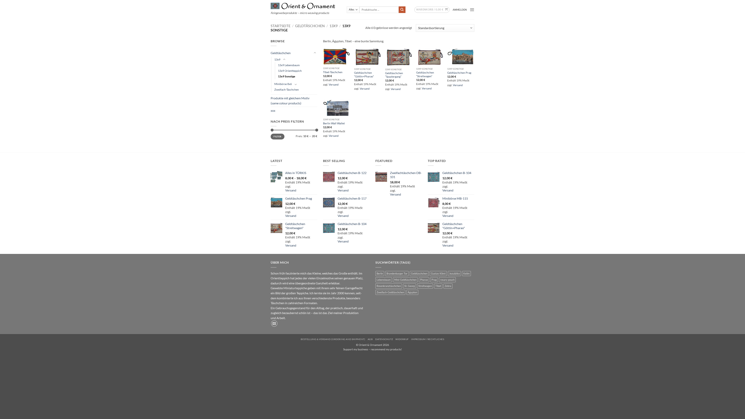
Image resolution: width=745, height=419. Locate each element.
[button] (432, 10)
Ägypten (412, 292)
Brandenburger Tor (396, 273)
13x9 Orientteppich (290, 70)
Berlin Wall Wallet (334, 123)
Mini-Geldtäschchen (405, 279)
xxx (273, 110)
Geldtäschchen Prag (459, 72)
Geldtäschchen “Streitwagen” (425, 74)
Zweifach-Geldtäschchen (390, 292)
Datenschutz (384, 339)
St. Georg (409, 285)
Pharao (424, 279)
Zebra (448, 285)
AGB (370, 339)
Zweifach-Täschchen (286, 89)
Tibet (438, 285)
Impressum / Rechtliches (427, 339)
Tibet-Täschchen (332, 72)
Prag (434, 279)
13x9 (333, 26)
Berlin (380, 273)
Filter (277, 136)
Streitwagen (425, 285)
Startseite (280, 26)
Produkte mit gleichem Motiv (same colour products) (290, 100)
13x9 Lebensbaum (289, 65)
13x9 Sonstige (286, 76)
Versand (334, 84)
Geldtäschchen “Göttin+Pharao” (364, 74)
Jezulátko (454, 273)
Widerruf (402, 339)
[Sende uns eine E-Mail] (274, 323)
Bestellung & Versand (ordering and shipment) (333, 339)
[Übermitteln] (402, 9)
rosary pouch (447, 279)
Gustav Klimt (438, 273)
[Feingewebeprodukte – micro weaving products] (303, 6)
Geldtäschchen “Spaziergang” (394, 74)
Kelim (466, 273)
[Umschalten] (315, 53)
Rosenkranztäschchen (389, 285)
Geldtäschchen (310, 26)
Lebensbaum (384, 279)
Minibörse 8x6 (283, 84)
